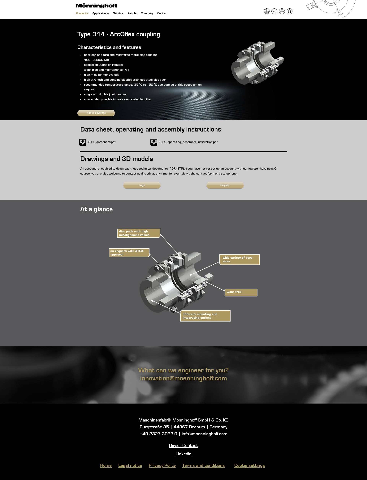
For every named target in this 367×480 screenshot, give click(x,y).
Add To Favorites (96, 113)
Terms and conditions (203, 465)
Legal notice (130, 465)
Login (142, 185)
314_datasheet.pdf (101, 142)
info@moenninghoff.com (204, 434)
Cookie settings (249, 465)
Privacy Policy (162, 465)
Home (106, 465)
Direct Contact (183, 445)
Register (225, 185)
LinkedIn (184, 454)
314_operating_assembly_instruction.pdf (188, 142)
